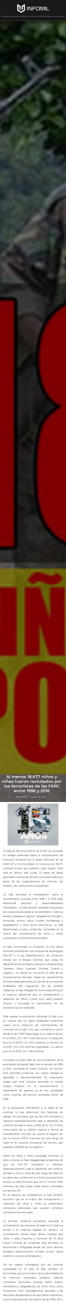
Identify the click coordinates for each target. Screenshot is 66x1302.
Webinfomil (21, 797)
